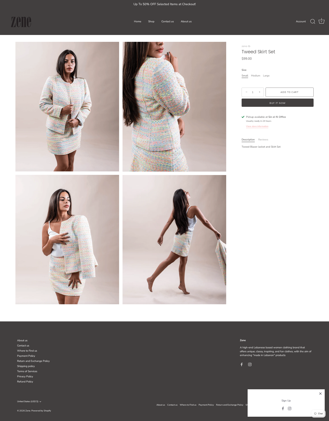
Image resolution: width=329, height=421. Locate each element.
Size (244, 69)
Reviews (263, 139)
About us (186, 21)
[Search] (312, 21)
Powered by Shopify (41, 410)
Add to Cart (290, 92)
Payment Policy (26, 356)
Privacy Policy (25, 376)
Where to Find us (27, 350)
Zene (27, 410)
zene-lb (246, 46)
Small (245, 75)
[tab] (250, 140)
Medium (255, 75)
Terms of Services (27, 371)
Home (137, 21)
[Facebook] (283, 408)
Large (266, 75)
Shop (151, 21)
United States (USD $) (27, 401)
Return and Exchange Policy (33, 361)
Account (301, 21)
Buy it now (278, 103)
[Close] (320, 393)
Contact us (167, 21)
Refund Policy (25, 381)
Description (248, 139)
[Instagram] (289, 408)
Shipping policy (26, 366)
